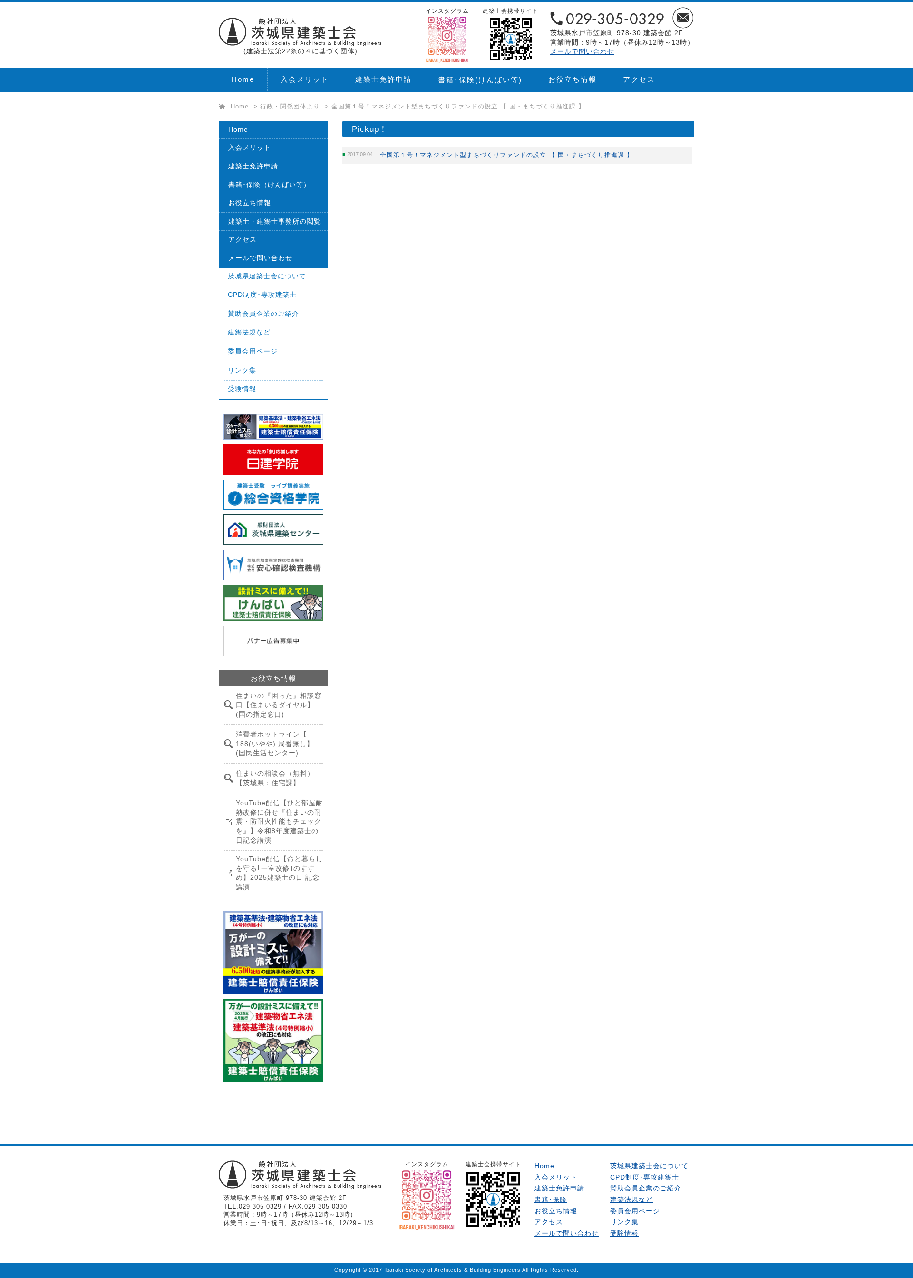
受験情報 (242, 389)
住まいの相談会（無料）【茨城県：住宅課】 (275, 777)
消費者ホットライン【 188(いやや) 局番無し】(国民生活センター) (275, 743)
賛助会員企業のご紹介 (263, 313)
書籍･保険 (480, 80)
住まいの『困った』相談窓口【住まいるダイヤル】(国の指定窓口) (278, 705)
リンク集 (242, 370)
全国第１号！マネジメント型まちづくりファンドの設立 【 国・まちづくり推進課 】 (506, 154)
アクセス (639, 79)
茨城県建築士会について (267, 276)
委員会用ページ (253, 351)
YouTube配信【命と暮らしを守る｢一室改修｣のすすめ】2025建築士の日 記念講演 (279, 873)
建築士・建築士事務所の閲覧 (274, 221)
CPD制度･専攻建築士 (262, 294)
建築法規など (249, 332)
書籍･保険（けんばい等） (269, 184)
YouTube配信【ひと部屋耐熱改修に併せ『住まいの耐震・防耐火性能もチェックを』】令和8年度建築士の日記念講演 (279, 821)
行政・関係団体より (290, 106)
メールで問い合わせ (582, 51)
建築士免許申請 (383, 79)
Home (243, 79)
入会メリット (305, 79)
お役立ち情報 (572, 79)
